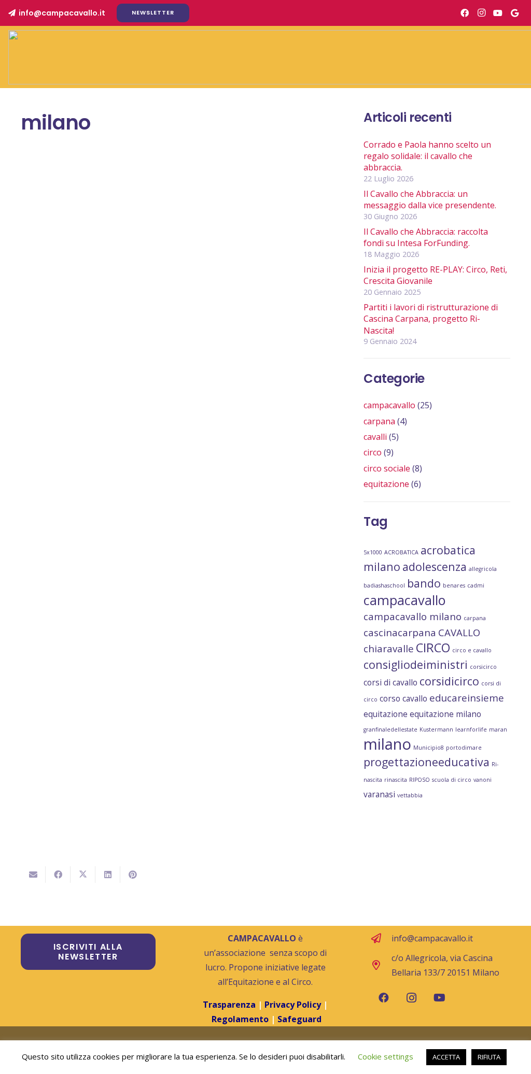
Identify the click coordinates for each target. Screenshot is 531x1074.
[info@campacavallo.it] (381, 938)
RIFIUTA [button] (489, 1057)
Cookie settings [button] (385, 1056)
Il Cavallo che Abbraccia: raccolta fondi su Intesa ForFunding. (426, 237)
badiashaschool (384, 585)
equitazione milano (445, 714)
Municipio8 (428, 747)
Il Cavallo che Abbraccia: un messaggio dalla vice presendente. (430, 199)
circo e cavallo (472, 650)
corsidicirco (449, 681)
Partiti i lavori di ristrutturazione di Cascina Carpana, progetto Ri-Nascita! (431, 319)
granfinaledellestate (390, 729)
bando (424, 583)
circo (373, 452)
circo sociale (387, 468)
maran (498, 729)
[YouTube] (498, 13)
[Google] (514, 13)
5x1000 (373, 552)
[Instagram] (481, 13)
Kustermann (436, 729)
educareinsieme (466, 697)
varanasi (379, 794)
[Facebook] (464, 13)
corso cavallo (403, 698)
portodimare (464, 747)
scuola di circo (451, 779)
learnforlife (471, 729)
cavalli (375, 436)
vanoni (482, 779)
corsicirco (483, 666)
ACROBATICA (401, 552)
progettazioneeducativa (427, 761)
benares (454, 585)
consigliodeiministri (416, 664)
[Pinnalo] (132, 874)
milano (387, 744)
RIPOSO (419, 779)
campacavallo (389, 405)
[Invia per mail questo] (33, 874)
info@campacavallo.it (432, 938)
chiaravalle (389, 648)
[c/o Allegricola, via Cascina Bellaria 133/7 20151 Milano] (381, 965)
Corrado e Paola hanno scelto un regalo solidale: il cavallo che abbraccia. (427, 156)
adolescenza (434, 566)
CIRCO (433, 647)
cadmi (475, 585)
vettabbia (410, 795)
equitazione (386, 484)
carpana (379, 421)
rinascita (395, 779)
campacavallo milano (413, 616)
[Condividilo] (58, 874)
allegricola (483, 568)
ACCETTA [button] (446, 1057)
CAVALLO (459, 632)
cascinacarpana (400, 632)
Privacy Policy (293, 1004)
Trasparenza (229, 1004)
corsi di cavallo (390, 682)
